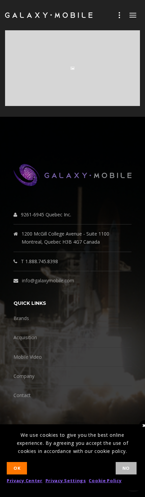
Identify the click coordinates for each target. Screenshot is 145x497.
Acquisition (25, 337)
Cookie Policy (105, 480)
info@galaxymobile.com (48, 280)
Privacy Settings (66, 480)
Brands (21, 318)
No (126, 468)
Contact (22, 395)
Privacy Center (24, 480)
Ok (16, 468)
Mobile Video (27, 357)
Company (23, 376)
